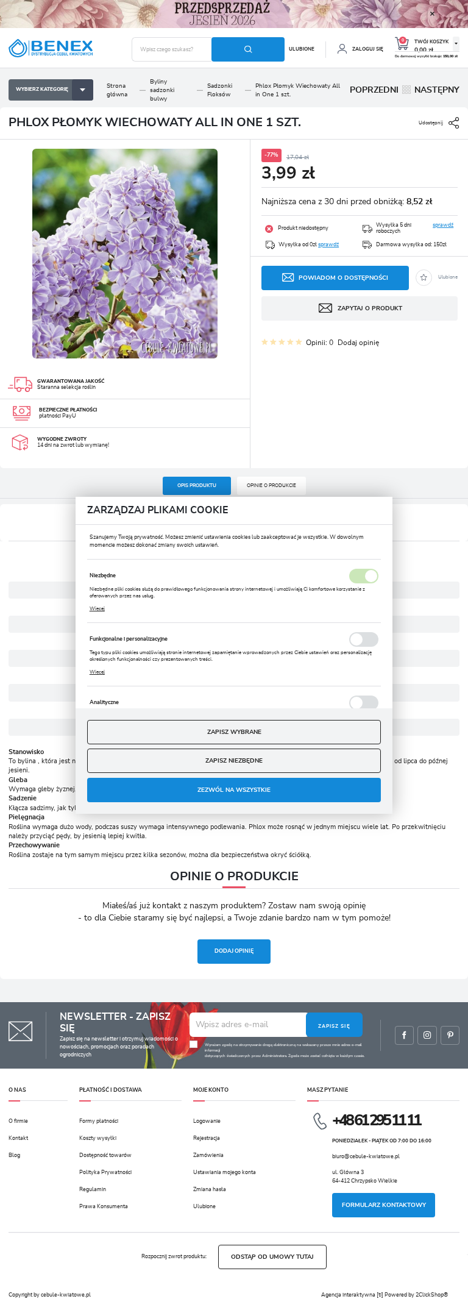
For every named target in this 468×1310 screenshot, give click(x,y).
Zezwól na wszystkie (234, 790)
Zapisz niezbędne (234, 761)
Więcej (97, 609)
